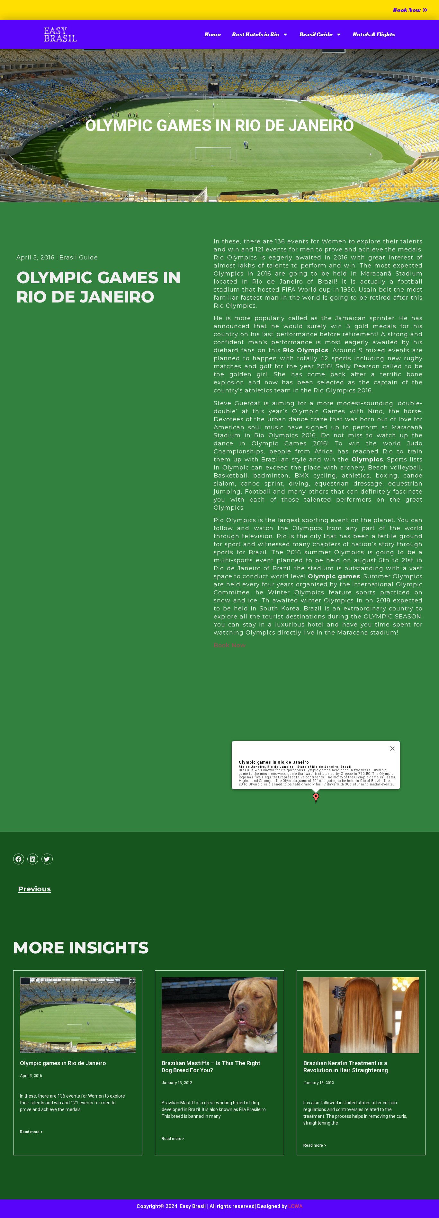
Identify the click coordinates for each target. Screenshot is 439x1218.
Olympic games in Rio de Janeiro (274, 762)
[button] (316, 799)
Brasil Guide (316, 34)
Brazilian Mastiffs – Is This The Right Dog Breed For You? (211, 1066)
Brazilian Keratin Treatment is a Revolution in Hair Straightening (345, 1066)
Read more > (31, 1132)
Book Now (230, 645)
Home (213, 34)
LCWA (295, 1206)
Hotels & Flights (374, 34)
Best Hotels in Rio (255, 34)
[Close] (392, 748)
